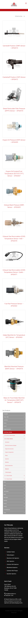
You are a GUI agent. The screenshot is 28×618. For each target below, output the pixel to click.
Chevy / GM (6, 417)
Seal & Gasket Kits (9, 465)
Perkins (5, 506)
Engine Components (9, 452)
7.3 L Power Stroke (8, 479)
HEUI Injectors (10, 561)
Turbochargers (8, 472)
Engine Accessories (9, 448)
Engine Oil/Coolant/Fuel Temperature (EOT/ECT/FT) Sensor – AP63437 (14, 173)
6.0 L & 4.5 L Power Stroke (9, 435)
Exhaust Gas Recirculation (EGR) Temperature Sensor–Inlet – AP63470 (14, 239)
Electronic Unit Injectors (13, 558)
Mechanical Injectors (12, 567)
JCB (4, 488)
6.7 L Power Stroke (8, 475)
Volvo (5, 512)
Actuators (7, 442)
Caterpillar (6, 413)
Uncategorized (7, 509)
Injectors (7, 458)
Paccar (5, 503)
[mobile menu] (26, 3)
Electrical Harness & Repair (10, 445)
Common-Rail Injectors (13, 564)
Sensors (7, 468)
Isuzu (5, 485)
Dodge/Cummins (7, 429)
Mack (5, 494)
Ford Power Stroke (8, 432)
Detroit (5, 426)
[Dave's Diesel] (14, 4)
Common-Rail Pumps (12, 570)
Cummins (6, 420)
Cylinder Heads (11, 552)
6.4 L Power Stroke (8, 438)
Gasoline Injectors (11, 573)
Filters (6, 455)
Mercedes (6, 497)
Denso (5, 423)
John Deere (6, 491)
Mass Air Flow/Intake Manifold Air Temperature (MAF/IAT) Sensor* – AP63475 (14, 400)
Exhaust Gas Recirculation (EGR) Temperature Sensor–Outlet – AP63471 (14, 272)
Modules (7, 462)
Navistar (5, 500)
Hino (5, 482)
